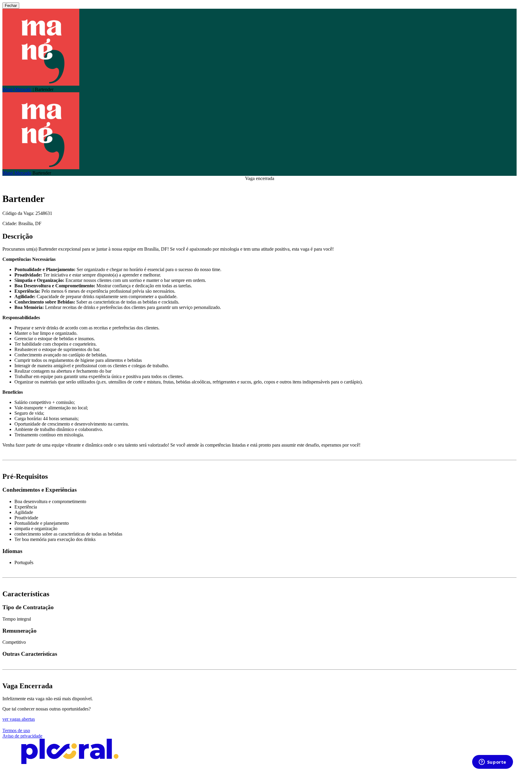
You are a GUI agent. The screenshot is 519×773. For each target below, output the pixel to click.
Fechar (11, 5)
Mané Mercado (16, 89)
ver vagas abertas (18, 719)
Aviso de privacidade (22, 735)
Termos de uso (16, 730)
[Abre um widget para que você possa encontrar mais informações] (492, 762)
